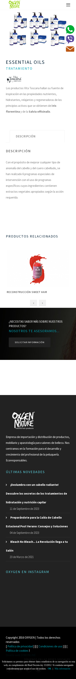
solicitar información (29, 342)
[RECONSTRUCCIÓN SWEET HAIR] (38, 263)
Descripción (25, 136)
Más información (62, 668)
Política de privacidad (20, 646)
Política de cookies (17, 650)
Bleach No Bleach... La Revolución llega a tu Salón (37, 546)
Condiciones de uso (50, 646)
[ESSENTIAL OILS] (38, 29)
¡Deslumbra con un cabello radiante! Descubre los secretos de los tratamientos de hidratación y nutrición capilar (36, 493)
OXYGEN (30, 637)
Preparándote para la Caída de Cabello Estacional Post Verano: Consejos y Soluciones (37, 522)
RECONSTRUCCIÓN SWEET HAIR (27, 292)
